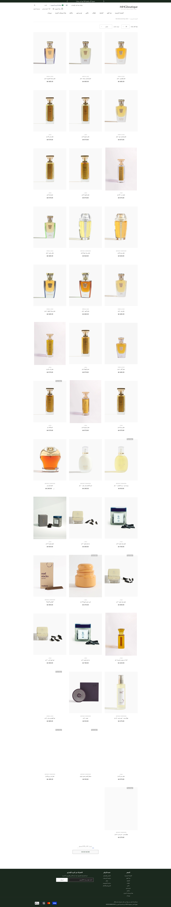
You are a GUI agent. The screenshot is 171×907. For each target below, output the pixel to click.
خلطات (85, 134)
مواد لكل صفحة (134, 26)
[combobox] (42, 5)
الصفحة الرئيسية (134, 19)
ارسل (61, 880)
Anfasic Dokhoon (121, 251)
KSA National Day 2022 (122, 19)
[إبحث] (40, 5)
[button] (125, 27)
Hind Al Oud (121, 76)
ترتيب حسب (116, 26)
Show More (85, 852)
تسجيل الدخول (36, 9)
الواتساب (73, 5)
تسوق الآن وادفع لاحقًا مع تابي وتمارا (85, 1)
